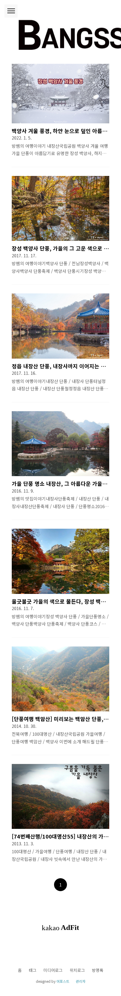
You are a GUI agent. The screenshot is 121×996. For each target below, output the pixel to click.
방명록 (97, 970)
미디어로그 (53, 970)
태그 (32, 970)
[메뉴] (11, 11)
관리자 (80, 981)
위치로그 (77, 970)
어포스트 (62, 981)
